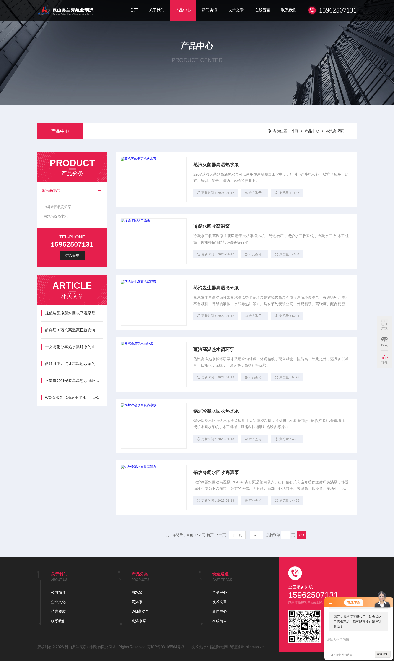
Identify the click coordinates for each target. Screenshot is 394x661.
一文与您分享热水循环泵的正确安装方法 (74, 347)
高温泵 (137, 602)
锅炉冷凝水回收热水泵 (216, 410)
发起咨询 (382, 654)
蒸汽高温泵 (335, 131)
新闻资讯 (209, 10)
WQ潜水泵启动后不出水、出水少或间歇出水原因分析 (74, 397)
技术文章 (236, 10)
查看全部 (72, 256)
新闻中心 (219, 611)
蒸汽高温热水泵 (56, 216)
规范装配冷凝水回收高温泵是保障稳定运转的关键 (74, 313)
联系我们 (289, 10)
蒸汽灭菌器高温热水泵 (216, 164)
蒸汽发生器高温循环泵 (216, 287)
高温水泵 (139, 621)
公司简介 (58, 592)
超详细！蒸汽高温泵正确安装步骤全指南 (74, 330)
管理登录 (237, 647)
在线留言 (262, 10)
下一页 (237, 535)
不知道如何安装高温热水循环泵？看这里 (74, 380)
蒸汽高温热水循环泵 (213, 349)
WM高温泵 (140, 611)
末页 (256, 535)
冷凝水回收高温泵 (57, 207)
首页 (134, 10)
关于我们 (156, 10)
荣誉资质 (58, 611)
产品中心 (183, 10)
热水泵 (137, 592)
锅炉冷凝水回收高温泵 (216, 472)
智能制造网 (219, 647)
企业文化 (58, 602)
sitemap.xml (255, 647)
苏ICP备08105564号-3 (165, 647)
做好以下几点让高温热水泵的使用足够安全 (74, 364)
